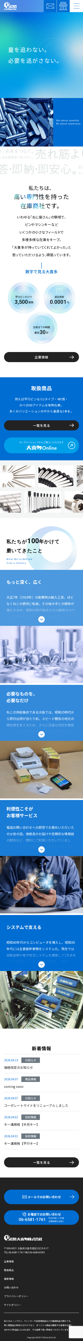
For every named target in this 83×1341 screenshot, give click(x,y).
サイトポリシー (12, 1304)
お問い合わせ (11, 1287)
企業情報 (41, 357)
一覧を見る (41, 425)
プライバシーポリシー (16, 1296)
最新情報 (9, 1278)
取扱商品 (9, 1270)
